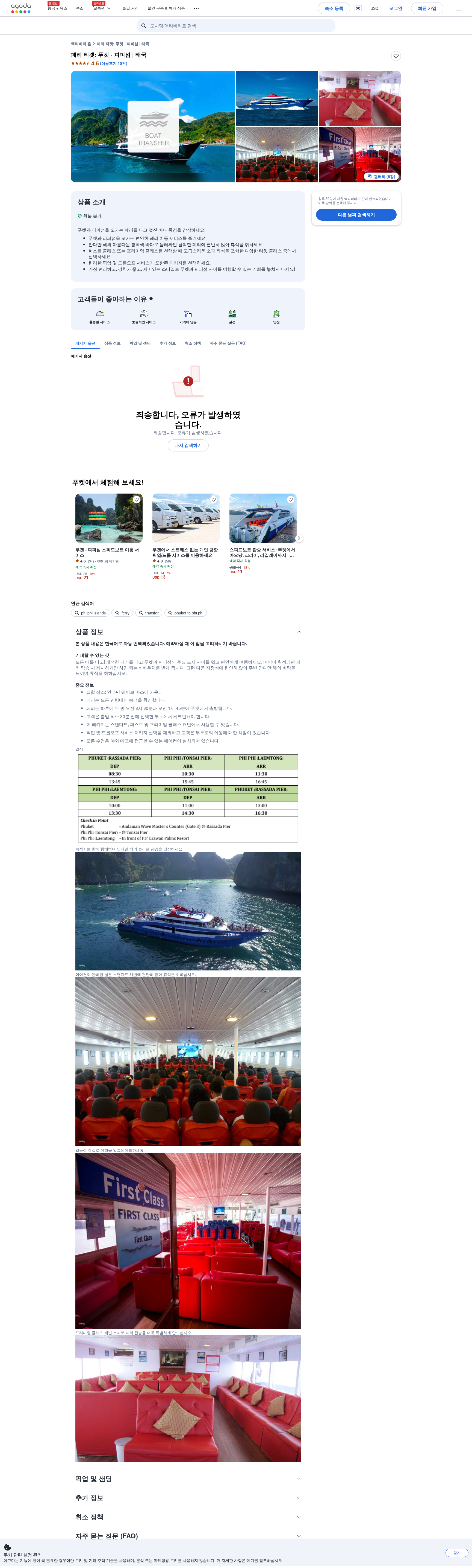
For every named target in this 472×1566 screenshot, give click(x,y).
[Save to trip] (396, 56)
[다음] (299, 538)
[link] (85, 343)
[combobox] (238, 26)
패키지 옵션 (81, 355)
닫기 (457, 1553)
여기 (250, 1560)
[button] (193, 8)
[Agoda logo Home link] (21, 8)
